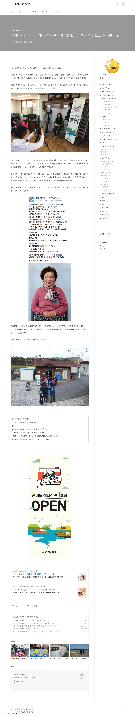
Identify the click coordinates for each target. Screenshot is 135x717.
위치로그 (45, 11)
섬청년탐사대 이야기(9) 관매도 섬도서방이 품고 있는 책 (30, 621)
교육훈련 (104, 187)
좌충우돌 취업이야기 (108, 107)
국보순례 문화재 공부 (108, 139)
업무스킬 (104, 184)
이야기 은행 (106, 84)
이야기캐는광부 (20, 4)
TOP (122, 710)
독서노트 (105, 113)
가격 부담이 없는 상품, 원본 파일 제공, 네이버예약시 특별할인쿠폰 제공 (38, 577)
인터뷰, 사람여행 (107, 92)
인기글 (109, 234)
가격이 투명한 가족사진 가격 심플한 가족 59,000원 (33, 574)
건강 (102, 204)
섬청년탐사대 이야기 (19, 617)
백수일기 (105, 122)
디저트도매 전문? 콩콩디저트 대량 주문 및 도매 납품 (34, 589)
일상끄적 (105, 120)
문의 (101, 78)
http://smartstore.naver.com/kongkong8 (28, 586)
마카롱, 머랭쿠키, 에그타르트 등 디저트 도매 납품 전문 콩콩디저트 (36, 592)
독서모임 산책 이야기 (108, 129)
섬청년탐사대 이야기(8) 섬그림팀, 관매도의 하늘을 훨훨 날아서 (32, 623)
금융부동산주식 (107, 194)
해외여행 (105, 169)
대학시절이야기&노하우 (109, 98)
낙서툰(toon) (105, 136)
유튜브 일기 (105, 143)
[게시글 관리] (19, 606)
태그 (20, 11)
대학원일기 (106, 176)
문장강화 (104, 155)
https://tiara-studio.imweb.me (24, 571)
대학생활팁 (105, 102)
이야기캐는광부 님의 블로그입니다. (25, 677)
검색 (117, 4)
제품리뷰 (104, 215)
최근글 (102, 234)
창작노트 (105, 152)
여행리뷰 (105, 158)
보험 (102, 201)
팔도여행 (105, 167)
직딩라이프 (105, 125)
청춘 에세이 (105, 117)
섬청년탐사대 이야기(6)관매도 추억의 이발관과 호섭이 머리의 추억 (33, 626)
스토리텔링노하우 (107, 149)
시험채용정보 (106, 208)
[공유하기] (17, 606)
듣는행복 (104, 218)
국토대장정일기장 (107, 161)
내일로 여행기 (106, 164)
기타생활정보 (106, 211)
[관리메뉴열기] (131, 3)
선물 (102, 197)
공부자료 (105, 173)
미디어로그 (32, 11)
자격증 (104, 179)
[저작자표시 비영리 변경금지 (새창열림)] (34, 606)
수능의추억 (105, 110)
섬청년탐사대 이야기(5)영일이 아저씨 (24, 629)
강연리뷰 (105, 88)
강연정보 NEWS (106, 95)
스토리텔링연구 (107, 146)
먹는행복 (104, 190)
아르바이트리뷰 (107, 104)
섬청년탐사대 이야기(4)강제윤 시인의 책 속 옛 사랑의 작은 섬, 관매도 (34, 631)
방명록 (57, 11)
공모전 (104, 181)
